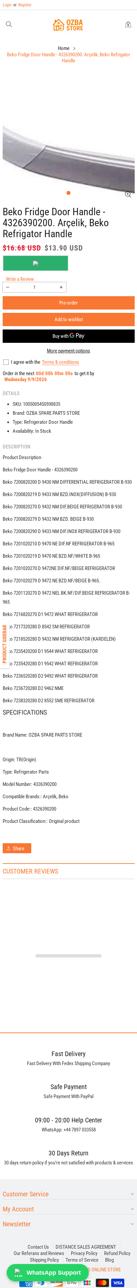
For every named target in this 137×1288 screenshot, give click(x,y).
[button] (9, 24)
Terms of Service (82, 1260)
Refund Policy (117, 1253)
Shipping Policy (44, 1260)
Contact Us (38, 1247)
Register (22, 5)
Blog (109, 1260)
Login (7, 5)
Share (18, 849)
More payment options (68, 351)
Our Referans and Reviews (39, 1253)
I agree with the (25, 362)
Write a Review (20, 279)
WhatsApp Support (54, 1272)
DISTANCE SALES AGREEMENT (86, 1247)
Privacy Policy (84, 1253)
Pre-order (68, 303)
